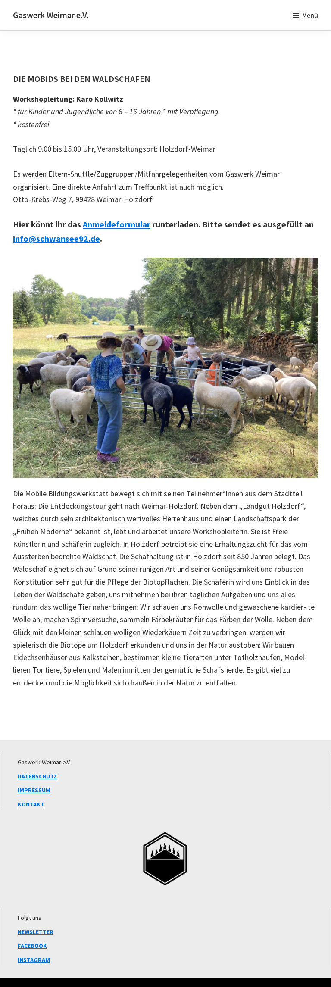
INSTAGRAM (34, 960)
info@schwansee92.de (56, 238)
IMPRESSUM (34, 790)
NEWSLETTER (35, 932)
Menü (310, 15)
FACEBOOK (32, 946)
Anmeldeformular (116, 224)
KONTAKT (31, 804)
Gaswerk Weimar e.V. (51, 14)
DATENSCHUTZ (37, 776)
